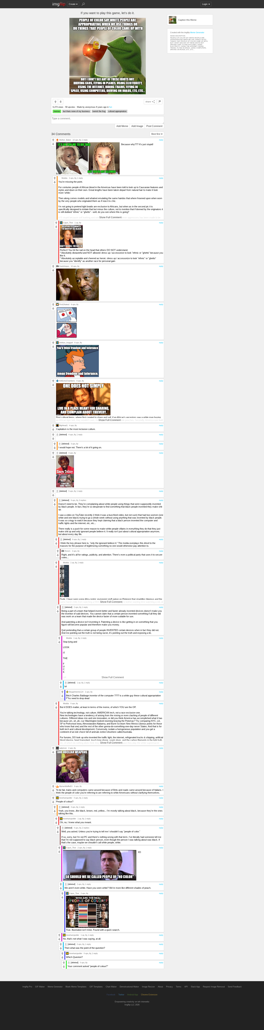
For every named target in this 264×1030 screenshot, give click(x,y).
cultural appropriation (117, 111)
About (160, 987)
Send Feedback (235, 987)
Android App (132, 994)
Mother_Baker (65, 140)
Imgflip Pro (27, 987)
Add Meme (122, 126)
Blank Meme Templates (76, 987)
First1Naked (64, 304)
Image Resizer (148, 987)
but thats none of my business (76, 111)
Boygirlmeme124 (76, 692)
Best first (155, 134)
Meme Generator (197, 32)
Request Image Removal (214, 987)
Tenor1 (67, 551)
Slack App (195, 987)
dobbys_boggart (66, 343)
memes (57, 111)
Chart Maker (111, 987)
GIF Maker (40, 987)
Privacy (169, 987)
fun (110, 107)
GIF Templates (96, 987)
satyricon (63, 748)
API (186, 987)
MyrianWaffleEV (66, 786)
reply (161, 140)
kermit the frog (99, 111)
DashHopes (64, 266)
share (148, 101)
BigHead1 (63, 425)
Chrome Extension (149, 994)
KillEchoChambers (67, 381)
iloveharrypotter (65, 798)
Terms (178, 987)
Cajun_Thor (68, 223)
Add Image (137, 126)
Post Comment (154, 126)
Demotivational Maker (129, 987)
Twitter (121, 994)
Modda (64, 178)
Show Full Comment (110, 217)
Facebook (111, 994)
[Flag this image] (159, 101)
